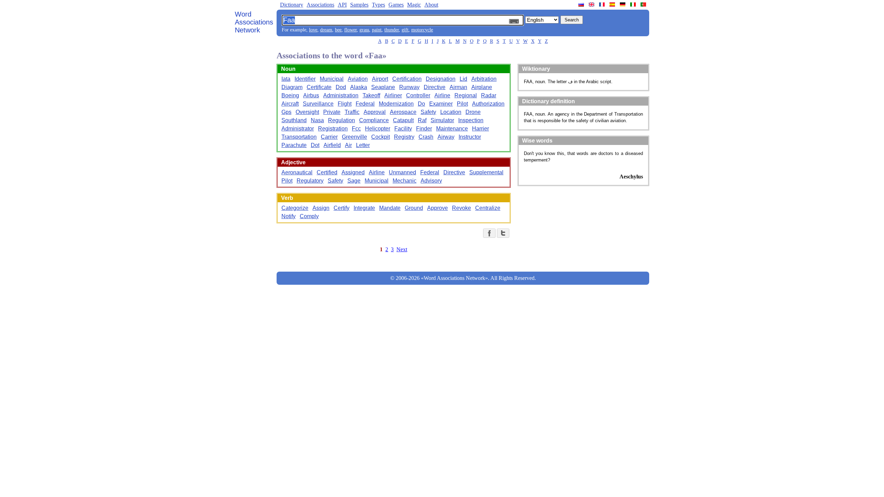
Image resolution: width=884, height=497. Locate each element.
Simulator (442, 120)
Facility (403, 128)
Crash (426, 137)
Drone (473, 112)
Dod (341, 87)
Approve (437, 208)
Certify (341, 208)
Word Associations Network (254, 22)
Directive (434, 87)
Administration (340, 95)
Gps (286, 112)
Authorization (488, 104)
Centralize (487, 208)
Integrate (364, 208)
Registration (333, 128)
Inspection (470, 120)
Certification (407, 79)
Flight (345, 104)
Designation (440, 79)
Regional (465, 95)
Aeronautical (297, 172)
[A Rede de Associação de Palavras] (644, 4)
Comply (309, 216)
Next (401, 249)
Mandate (390, 208)
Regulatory (310, 181)
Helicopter (377, 128)
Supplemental (486, 172)
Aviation (358, 79)
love (313, 29)
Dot (315, 145)
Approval (375, 112)
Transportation (299, 137)
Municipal (332, 79)
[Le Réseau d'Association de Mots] (602, 4)
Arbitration (484, 79)
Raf (422, 120)
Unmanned (402, 172)
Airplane (481, 87)
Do (421, 104)
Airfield (332, 145)
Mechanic (404, 181)
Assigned (353, 172)
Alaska (358, 87)
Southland (294, 120)
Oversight (307, 112)
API (342, 5)
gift (405, 29)
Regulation (341, 120)
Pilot (462, 104)
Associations (320, 5)
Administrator (297, 128)
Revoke (461, 208)
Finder (424, 128)
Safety (428, 112)
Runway (409, 87)
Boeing (290, 95)
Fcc (356, 128)
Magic (414, 5)
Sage (354, 181)
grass (364, 29)
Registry (404, 137)
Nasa (317, 120)
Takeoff (371, 95)
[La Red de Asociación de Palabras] (612, 4)
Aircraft (290, 104)
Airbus (311, 95)
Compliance (374, 120)
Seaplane (383, 87)
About (431, 5)
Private (331, 112)
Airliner (393, 95)
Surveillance (318, 104)
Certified (327, 172)
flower (350, 29)
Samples (359, 5)
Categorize (294, 208)
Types (378, 5)
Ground (414, 208)
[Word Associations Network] (592, 4)
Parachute (294, 145)
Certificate (319, 87)
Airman (458, 87)
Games (396, 5)
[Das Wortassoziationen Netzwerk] (623, 4)
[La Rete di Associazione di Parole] (633, 4)
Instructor (470, 137)
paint (377, 29)
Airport (380, 79)
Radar (488, 95)
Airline (442, 95)
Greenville (354, 137)
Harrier (480, 128)
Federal (365, 104)
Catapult (403, 120)
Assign (321, 208)
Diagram (291, 87)
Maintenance (452, 128)
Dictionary (291, 5)
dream (326, 29)
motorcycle (422, 29)
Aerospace (403, 112)
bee (338, 29)
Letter (363, 145)
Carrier (329, 137)
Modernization (396, 104)
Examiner (441, 104)
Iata (285, 79)
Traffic (352, 112)
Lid (463, 79)
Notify (288, 216)
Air (348, 145)
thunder (391, 29)
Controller (418, 95)
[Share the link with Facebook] (489, 233)
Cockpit (380, 137)
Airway (446, 137)
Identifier (305, 79)
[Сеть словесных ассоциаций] (581, 4)
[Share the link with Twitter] (503, 233)
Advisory (431, 181)
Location (450, 112)
